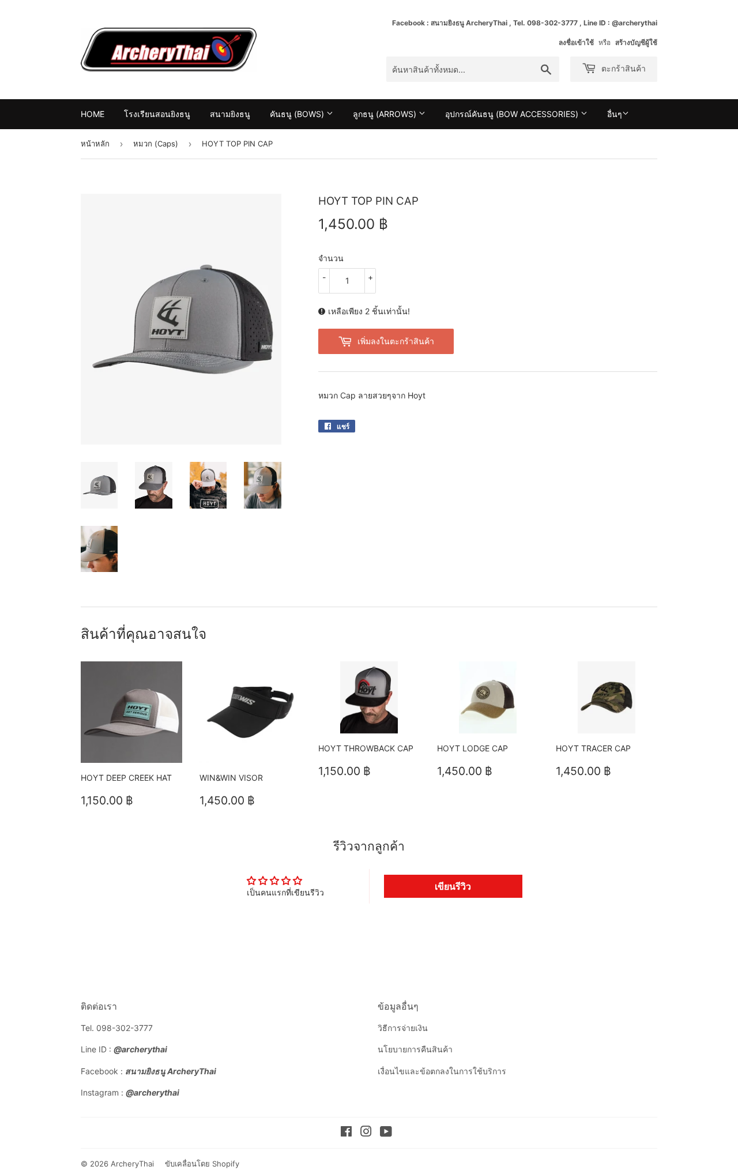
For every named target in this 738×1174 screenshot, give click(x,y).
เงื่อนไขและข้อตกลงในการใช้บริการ (442, 1071)
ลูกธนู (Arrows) (386, 114)
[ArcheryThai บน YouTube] (386, 1133)
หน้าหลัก (95, 143)
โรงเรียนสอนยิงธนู (157, 114)
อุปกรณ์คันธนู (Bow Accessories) (513, 114)
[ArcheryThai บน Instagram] (366, 1133)
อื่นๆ (614, 114)
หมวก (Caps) (155, 143)
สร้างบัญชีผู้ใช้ (636, 42)
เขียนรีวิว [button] (453, 886)
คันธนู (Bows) (298, 114)
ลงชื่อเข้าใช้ (576, 42)
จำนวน (331, 258)
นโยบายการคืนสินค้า (415, 1049)
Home (92, 114)
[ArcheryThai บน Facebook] (346, 1133)
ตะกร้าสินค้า (622, 68)
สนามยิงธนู (230, 114)
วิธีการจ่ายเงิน (403, 1028)
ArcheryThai (132, 1163)
